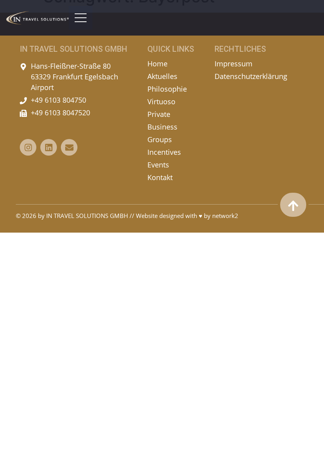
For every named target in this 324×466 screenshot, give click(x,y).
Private (158, 114)
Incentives (164, 152)
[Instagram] (28, 147)
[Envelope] (69, 147)
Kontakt (160, 177)
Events (158, 164)
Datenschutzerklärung (251, 76)
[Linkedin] (48, 147)
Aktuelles (162, 76)
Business (162, 127)
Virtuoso (161, 101)
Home (157, 63)
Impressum (233, 63)
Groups (159, 139)
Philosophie (167, 89)
